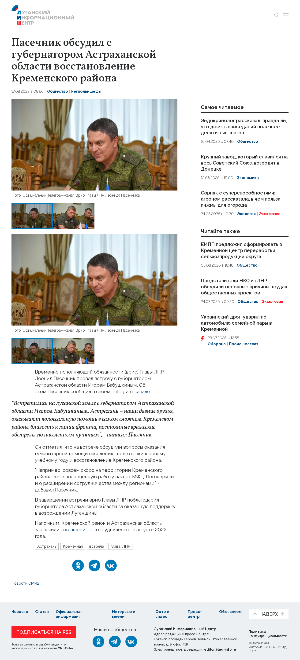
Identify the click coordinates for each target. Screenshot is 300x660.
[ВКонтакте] (111, 565)
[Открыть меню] (286, 15)
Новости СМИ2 (25, 583)
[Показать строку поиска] (276, 15)
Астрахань (46, 546)
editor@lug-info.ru (220, 649)
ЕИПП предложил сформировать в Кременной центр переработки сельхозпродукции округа (241, 251)
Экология (246, 214)
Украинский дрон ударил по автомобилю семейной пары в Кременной (236, 323)
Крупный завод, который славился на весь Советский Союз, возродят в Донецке (244, 163)
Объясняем (230, 611)
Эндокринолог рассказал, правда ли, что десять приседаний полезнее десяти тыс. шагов (244, 127)
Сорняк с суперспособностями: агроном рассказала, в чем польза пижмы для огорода (241, 199)
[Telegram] (94, 565)
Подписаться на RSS (43, 632)
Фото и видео (162, 614)
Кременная (73, 546)
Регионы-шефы (86, 91)
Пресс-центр (195, 614)
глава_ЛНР (120, 546)
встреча (96, 546)
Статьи (42, 611)
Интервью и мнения (123, 614)
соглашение (74, 529)
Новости (19, 611)
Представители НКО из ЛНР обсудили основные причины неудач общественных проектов (244, 287)
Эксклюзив (269, 214)
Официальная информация (69, 614)
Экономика (248, 178)
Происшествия (243, 344)
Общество (57, 91)
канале (142, 391)
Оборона (217, 344)
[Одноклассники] (78, 565)
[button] (19, 145)
